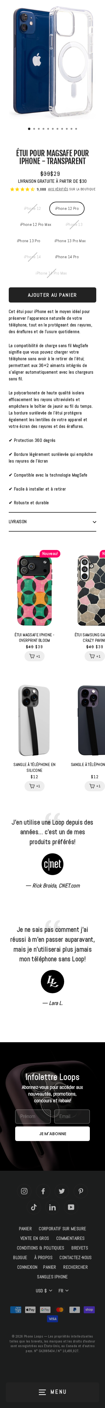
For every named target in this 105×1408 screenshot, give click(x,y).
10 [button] (72, 129)
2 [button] (34, 129)
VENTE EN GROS (34, 1238)
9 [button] (67, 129)
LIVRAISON (18, 522)
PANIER (25, 1229)
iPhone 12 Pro (67, 208)
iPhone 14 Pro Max (51, 273)
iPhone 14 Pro (67, 256)
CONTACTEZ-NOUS (76, 1258)
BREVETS (79, 1248)
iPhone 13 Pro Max (70, 240)
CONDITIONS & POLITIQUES (40, 1248)
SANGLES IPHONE (52, 1277)
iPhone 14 (32, 256)
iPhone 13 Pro (29, 240)
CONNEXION (27, 1267)
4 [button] (44, 129)
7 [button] (58, 129)
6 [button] (53, 129)
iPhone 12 (32, 208)
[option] (52, 64)
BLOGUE (20, 1258)
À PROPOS (43, 1258)
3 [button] (39, 129)
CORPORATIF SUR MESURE (62, 1229)
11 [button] (76, 129)
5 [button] (48, 129)
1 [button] (29, 129)
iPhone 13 (74, 224)
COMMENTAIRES (70, 1238)
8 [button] (62, 129)
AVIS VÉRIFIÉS (58, 189)
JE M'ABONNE (52, 1134)
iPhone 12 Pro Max (36, 224)
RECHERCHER (75, 1267)
